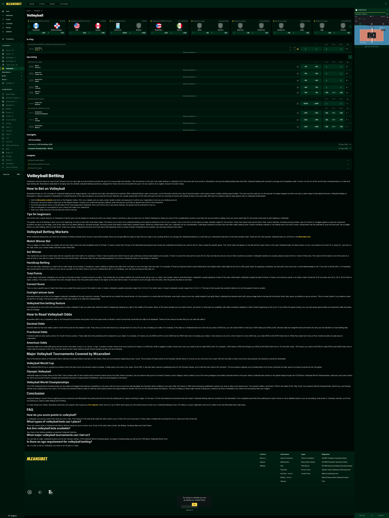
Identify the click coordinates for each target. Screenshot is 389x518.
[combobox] (12, 174)
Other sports (7, 89)
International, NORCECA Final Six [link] (40, 108)
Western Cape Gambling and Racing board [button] (336, 470)
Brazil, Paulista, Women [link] (37, 99)
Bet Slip (362, 515)
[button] (52, 3)
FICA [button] (323, 481)
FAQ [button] (282, 466)
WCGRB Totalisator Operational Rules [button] (334, 458)
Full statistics (373, 46)
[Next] (350, 26)
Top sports (6, 45)
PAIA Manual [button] (305, 466)
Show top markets (188, 52)
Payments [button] (284, 470)
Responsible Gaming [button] (308, 462)
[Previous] (29, 26)
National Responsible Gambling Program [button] (335, 477)
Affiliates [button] (262, 466)
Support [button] (262, 462)
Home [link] (29, 11)
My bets (381, 515)
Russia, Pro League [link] (36, 62)
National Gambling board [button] (330, 473)
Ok (194, 504)
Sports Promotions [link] (287, 458)
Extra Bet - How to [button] (287, 473)
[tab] (360, 23)
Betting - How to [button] (286, 477)
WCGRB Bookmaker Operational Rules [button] (334, 462)
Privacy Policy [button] (306, 470)
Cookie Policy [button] (305, 473)
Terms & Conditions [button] (307, 458)
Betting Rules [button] (285, 462)
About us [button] (263, 458)
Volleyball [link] (37, 11)
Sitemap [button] (283, 481)
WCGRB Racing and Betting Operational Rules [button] (337, 466)
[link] (14, 4)
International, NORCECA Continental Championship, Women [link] (48, 44)
